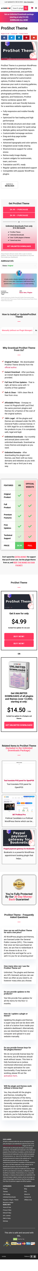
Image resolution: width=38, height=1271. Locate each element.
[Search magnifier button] (26, 8)
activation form (10, 1076)
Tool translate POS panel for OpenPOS (19, 780)
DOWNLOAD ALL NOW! (19, 20)
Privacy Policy (7, 1210)
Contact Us (27, 1197)
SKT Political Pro (19, 815)
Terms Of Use (7, 1207)
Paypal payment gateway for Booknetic (19, 849)
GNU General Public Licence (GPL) (12, 1145)
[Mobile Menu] (36, 8)
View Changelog (29, 2)
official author (11, 367)
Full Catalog (6, 1194)
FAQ (25, 1191)
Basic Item (23, 292)
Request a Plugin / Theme (10, 1200)
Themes (5, 1191)
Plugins (29, 292)
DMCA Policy (7, 1218)
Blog (25, 1189)
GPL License (6, 1215)
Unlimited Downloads (9, 1197)
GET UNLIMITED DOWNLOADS (19, 246)
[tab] (17, 330)
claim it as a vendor (18, 283)
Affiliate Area (28, 1200)
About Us (27, 1194)
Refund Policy (7, 1213)
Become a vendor (8, 1202)
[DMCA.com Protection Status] (19, 1239)
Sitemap (5, 1221)
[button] (4, 37)
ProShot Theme (23, 33)
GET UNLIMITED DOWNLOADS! (19, 725)
